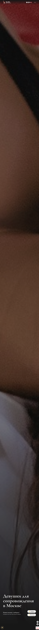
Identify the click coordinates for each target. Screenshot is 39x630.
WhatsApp (32, 614)
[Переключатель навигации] (35, 2)
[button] (38, 622)
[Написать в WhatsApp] (28, 2)
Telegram (32, 611)
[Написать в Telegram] (26, 2)
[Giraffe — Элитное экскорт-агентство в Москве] (7, 2)
